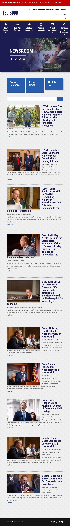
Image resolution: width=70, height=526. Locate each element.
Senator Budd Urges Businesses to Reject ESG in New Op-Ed (51, 442)
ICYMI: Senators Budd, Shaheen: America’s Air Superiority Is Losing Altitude (51, 155)
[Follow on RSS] (62, 522)
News (24, 129)
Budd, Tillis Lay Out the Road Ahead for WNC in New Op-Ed (51, 332)
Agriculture (18, 129)
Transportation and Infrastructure (52, 342)
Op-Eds (29, 129)
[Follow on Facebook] (12, 58)
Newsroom (41, 9)
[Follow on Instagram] (20, 58)
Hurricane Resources (64, 31)
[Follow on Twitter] (16, 58)
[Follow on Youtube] (24, 58)
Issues (35, 9)
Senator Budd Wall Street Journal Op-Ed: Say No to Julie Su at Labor (52, 480)
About (29, 9)
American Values (56, 450)
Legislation (64, 9)
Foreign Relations (21, 214)
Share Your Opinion (61, 15)
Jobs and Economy (27, 307)
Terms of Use (21, 522)
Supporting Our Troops (49, 167)
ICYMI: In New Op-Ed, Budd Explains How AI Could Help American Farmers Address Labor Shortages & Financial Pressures (52, 116)
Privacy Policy (11, 522)
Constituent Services (52, 9)
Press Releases (46, 454)
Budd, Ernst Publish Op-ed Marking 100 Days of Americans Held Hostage (52, 405)
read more (10, 137)
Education (18, 307)
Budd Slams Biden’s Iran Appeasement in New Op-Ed (50, 368)
